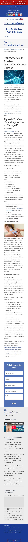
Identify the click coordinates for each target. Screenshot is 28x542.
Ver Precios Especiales (20, 3)
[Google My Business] (9, 15)
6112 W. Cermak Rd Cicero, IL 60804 (15, 515)
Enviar (14, 403)
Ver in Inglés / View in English (12, 19)
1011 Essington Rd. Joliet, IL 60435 (15, 519)
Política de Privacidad (9, 528)
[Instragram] (11, 15)
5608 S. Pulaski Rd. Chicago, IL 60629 (15, 495)
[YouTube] (21, 15)
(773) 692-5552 (17, 6)
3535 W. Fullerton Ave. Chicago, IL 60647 (14, 509)
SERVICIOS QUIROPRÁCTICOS (15, 49)
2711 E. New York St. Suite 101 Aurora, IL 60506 (15, 512)
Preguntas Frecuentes (11, 10)
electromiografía (9, 131)
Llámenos (9, 354)
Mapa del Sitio (17, 532)
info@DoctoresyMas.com (14, 8)
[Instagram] (7, 413)
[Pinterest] (14, 15)
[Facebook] (7, 15)
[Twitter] (16, 15)
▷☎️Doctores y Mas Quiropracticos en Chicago (14, 23)
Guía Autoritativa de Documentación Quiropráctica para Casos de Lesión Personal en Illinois (14, 473)
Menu (8, 36)
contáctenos (17, 354)
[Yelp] (19, 15)
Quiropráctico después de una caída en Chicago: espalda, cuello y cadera (13, 467)
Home (5, 49)
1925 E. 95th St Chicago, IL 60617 (14, 517)
